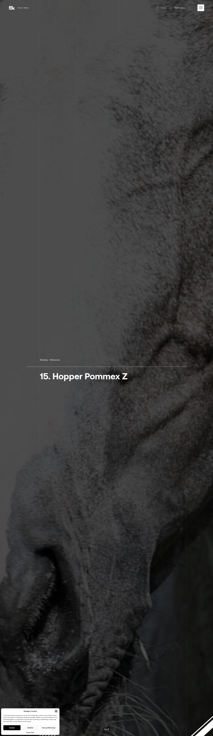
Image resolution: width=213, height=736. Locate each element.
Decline (30, 728)
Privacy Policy (30, 732)
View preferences (48, 728)
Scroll (106, 729)
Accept (12, 728)
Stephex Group (179, 8)
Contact (163, 8)
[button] (56, 711)
